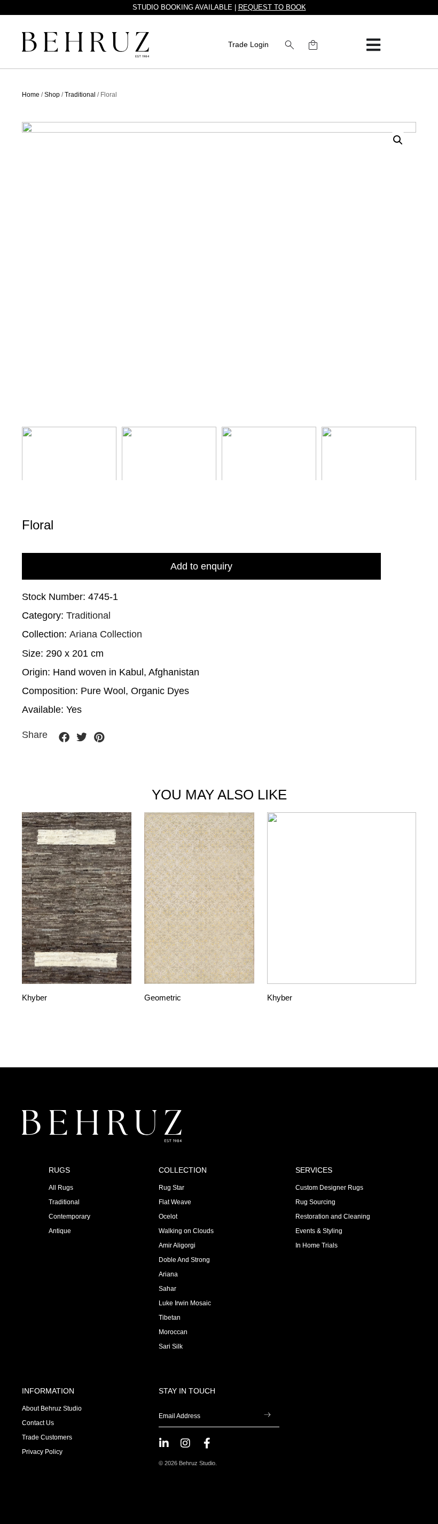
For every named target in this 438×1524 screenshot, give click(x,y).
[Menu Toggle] (373, 45)
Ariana (168, 1274)
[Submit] (267, 1416)
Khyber (34, 998)
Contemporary (69, 1216)
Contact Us (38, 1423)
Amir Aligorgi (177, 1245)
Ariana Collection (105, 634)
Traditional (80, 94)
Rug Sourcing (315, 1202)
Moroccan (173, 1332)
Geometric (162, 998)
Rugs (59, 1170)
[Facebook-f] (206, 1443)
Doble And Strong (184, 1260)
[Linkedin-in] (164, 1443)
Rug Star (171, 1187)
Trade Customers (47, 1437)
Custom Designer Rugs (329, 1187)
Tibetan (170, 1317)
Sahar (167, 1289)
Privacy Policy (42, 1452)
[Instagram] (185, 1443)
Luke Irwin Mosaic (185, 1303)
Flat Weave (175, 1202)
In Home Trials (316, 1245)
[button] (289, 45)
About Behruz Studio (52, 1408)
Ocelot (168, 1216)
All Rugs (61, 1187)
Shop (52, 94)
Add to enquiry (201, 566)
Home (31, 94)
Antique (60, 1231)
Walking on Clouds (186, 1231)
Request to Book (272, 7)
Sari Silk (171, 1346)
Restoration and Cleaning (332, 1216)
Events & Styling (318, 1231)
